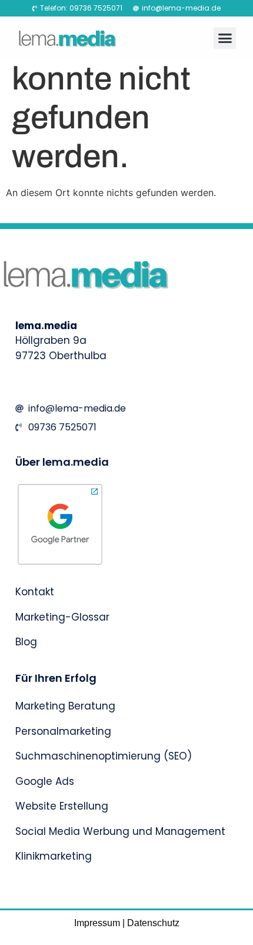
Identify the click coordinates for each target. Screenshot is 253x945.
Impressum (97, 923)
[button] (225, 38)
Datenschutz (153, 923)
